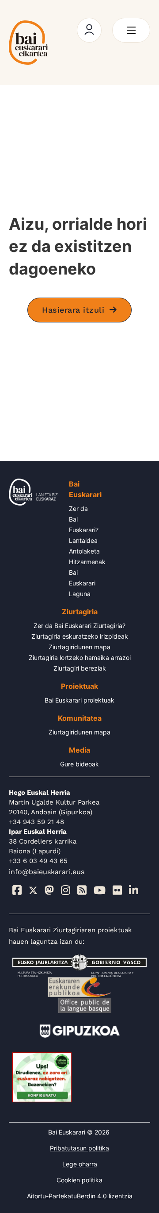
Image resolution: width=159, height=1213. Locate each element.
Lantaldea (83, 540)
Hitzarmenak (87, 561)
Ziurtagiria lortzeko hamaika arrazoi (80, 657)
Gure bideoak (79, 764)
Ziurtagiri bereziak (79, 668)
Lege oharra (79, 1164)
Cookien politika (79, 1180)
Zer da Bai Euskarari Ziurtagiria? (79, 625)
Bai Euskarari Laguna (82, 583)
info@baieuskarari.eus (46, 872)
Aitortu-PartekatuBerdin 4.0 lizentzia (79, 1196)
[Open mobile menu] (131, 30)
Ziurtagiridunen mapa (79, 647)
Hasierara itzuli (73, 309)
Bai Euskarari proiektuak (79, 700)
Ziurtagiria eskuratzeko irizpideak (79, 636)
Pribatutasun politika (79, 1148)
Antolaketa (84, 551)
